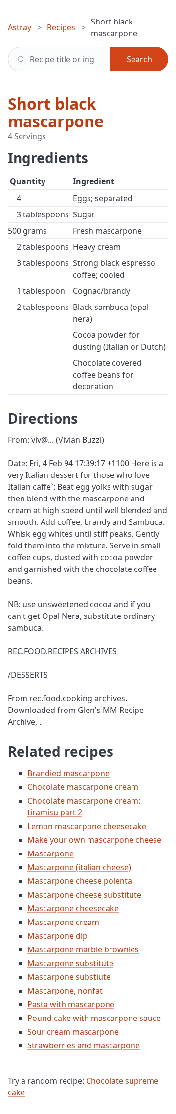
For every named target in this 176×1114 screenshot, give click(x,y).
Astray (19, 27)
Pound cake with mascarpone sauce (94, 1018)
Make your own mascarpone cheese (94, 839)
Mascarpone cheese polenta (79, 881)
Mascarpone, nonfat (65, 990)
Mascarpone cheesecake (73, 908)
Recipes (61, 27)
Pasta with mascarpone (70, 1004)
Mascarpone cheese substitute (84, 894)
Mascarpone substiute (68, 977)
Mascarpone (50, 853)
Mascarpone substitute (70, 963)
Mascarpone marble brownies (83, 949)
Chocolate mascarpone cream (82, 787)
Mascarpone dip (57, 935)
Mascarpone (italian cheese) (79, 867)
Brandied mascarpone (68, 773)
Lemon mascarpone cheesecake (86, 826)
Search (139, 59)
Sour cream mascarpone (73, 1031)
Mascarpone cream (63, 922)
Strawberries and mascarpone (83, 1045)
